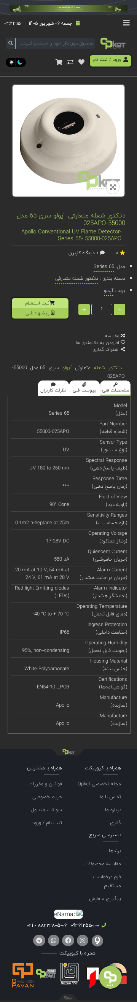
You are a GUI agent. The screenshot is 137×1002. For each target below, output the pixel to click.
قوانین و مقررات (45, 784)
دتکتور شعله (108, 367)
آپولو (67, 367)
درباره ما (113, 809)
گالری (115, 822)
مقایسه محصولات (102, 863)
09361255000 (84, 925)
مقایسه (113, 336)
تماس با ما (110, 797)
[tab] (115, 388)
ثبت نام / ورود (47, 822)
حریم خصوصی (47, 797)
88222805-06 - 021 (47, 925)
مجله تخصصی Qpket (99, 784)
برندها (115, 851)
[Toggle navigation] (126, 24)
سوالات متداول (46, 809)
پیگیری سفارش (105, 898)
